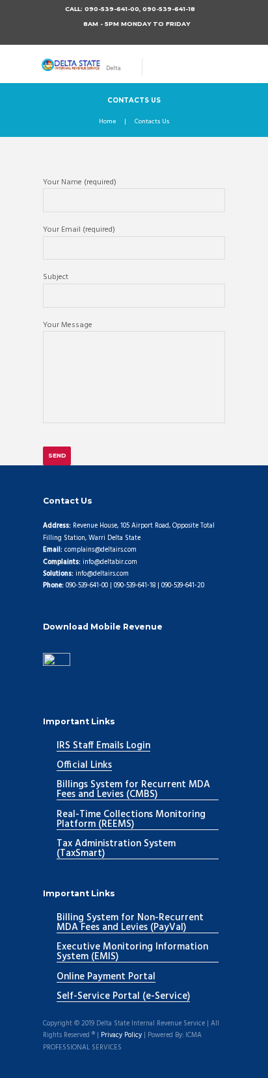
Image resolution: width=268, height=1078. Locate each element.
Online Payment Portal (106, 977)
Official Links (84, 766)
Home (107, 122)
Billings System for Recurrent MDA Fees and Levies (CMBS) (133, 790)
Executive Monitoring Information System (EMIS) (132, 952)
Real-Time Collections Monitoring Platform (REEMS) (131, 820)
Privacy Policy (121, 1036)
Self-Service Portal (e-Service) (123, 997)
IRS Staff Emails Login (103, 746)
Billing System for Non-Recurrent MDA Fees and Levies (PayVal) (130, 923)
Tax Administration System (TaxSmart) (116, 849)
